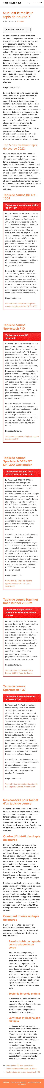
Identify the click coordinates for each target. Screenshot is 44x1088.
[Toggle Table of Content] (27, 30)
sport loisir (28, 1065)
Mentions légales (34, 1082)
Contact (23, 1085)
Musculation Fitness (14, 1065)
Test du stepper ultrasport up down (21, 1069)
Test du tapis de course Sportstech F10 (23, 1072)
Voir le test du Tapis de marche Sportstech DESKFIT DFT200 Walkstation (18, 583)
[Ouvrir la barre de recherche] (28, 3)
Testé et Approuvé (11, 2)
